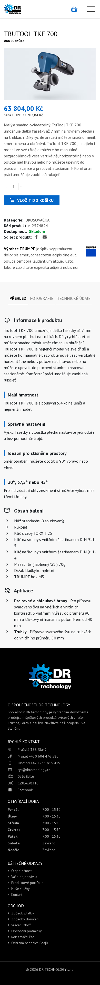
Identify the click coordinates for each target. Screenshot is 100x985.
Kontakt (16, 894)
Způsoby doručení (24, 919)
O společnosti (21, 870)
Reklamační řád (22, 937)
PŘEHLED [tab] (17, 298)
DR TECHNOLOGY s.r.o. (56, 969)
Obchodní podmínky (26, 931)
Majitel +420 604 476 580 (38, 756)
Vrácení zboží (21, 925)
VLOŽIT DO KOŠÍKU (35, 200)
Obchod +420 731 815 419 (39, 763)
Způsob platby (22, 913)
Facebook (25, 790)
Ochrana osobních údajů (29, 943)
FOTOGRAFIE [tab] (41, 298)
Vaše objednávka (23, 876)
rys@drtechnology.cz (34, 769)
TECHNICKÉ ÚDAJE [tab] (74, 298)
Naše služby (20, 888)
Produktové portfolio (27, 882)
